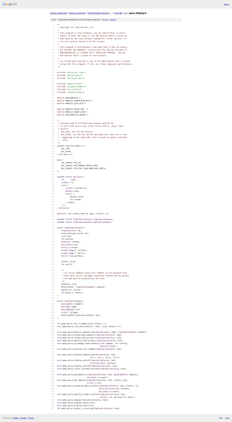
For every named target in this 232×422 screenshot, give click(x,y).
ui (126, 13)
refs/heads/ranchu (98, 13)
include (118, 13)
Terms (31, 418)
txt (220, 418)
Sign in (226, 4)
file (105, 20)
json (227, 418)
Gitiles (16, 418)
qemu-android (58, 13)
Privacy (23, 418)
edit (113, 20)
